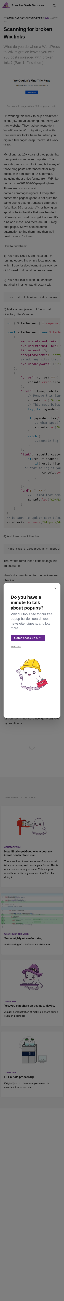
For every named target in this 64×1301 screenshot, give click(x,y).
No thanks (16, 646)
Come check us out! (27, 638)
